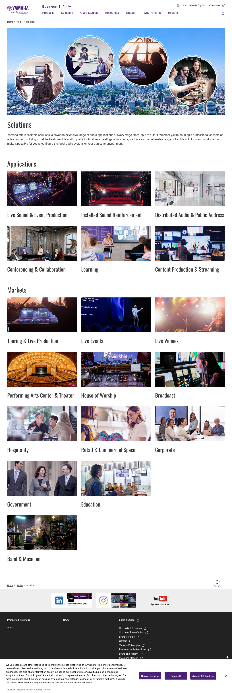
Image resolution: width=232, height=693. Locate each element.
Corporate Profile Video (131, 632)
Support (131, 12)
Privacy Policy (24, 689)
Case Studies (89, 12)
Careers (123, 640)
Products (48, 12)
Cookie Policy (42, 689)
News (66, 620)
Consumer (214, 5)
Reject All (176, 676)
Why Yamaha (152, 12)
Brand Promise (127, 636)
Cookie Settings (150, 676)
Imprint (11, 689)
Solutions (67, 12)
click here (23, 682)
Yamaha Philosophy (129, 645)
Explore (173, 12)
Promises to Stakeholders (132, 649)
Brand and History (128, 653)
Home (10, 21)
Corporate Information (130, 628)
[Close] (226, 676)
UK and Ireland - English (193, 5)
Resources (112, 12)
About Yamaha (126, 620)
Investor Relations (128, 658)
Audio (67, 6)
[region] (116, 676)
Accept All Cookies (203, 676)
